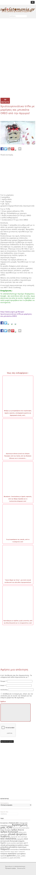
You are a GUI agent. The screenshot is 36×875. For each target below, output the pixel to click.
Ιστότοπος (4, 690)
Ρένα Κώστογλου (24, 828)
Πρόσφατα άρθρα (10, 868)
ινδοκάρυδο (13, 836)
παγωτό (5, 849)
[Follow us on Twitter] (5, 322)
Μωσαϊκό (16, 828)
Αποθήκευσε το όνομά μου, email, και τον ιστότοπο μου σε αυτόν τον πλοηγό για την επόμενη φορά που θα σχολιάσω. (16, 696)
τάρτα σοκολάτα (5, 851)
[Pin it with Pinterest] (12, 148)
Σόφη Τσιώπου (5, 830)
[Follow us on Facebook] (2, 322)
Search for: (4, 812)
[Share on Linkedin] (16, 150)
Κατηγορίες (4, 803)
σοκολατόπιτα (24, 849)
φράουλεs (11, 855)
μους (20, 845)
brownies (4, 823)
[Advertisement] (18, 39)
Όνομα (3, 681)
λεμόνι (3, 843)
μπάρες (26, 845)
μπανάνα (4, 847)
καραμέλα (20, 839)
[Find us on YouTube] (16, 324)
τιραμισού (22, 851)
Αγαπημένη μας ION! (13, 826)
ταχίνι (16, 851)
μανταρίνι (20, 843)
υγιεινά (3, 856)
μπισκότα (13, 847)
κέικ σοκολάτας (8, 838)
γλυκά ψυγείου (17, 834)
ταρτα (12, 851)
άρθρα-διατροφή (9, 831)
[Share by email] (19, 148)
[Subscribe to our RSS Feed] (12, 324)
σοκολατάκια (14, 849)
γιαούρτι (4, 834)
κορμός (21, 841)
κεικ (26, 838)
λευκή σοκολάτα (11, 843)
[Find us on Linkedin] (9, 324)
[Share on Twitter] (5, 148)
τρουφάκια (21, 854)
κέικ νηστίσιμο (22, 837)
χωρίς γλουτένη (15, 858)
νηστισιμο (22, 847)
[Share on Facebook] (2, 148)
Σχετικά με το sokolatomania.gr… (15, 866)
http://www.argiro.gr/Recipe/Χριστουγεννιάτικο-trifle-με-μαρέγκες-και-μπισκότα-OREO (16, 314)
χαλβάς (18, 855)
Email (3, 685)
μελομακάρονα (12, 845)
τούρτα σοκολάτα (8, 853)
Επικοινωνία (21, 868)
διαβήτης (5, 836)
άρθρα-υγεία (22, 832)
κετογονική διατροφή (9, 841)
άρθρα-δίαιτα (17, 830)
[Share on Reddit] (9, 148)
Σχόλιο (3, 701)
